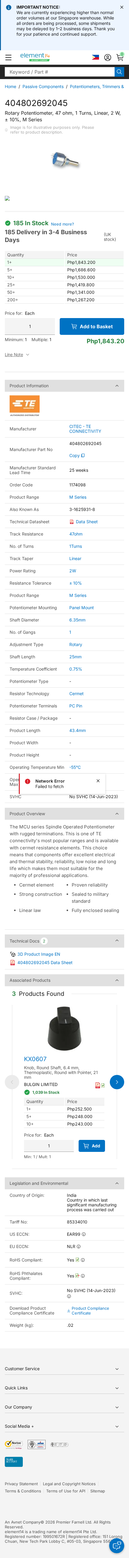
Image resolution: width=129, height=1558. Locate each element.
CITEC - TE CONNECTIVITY (85, 429)
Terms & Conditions (23, 1491)
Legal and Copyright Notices (69, 1483)
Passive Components (43, 86)
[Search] (119, 72)
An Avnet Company (22, 1522)
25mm (75, 656)
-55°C (75, 767)
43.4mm (77, 730)
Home (10, 86)
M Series (77, 497)
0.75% (75, 668)
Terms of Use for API (65, 1491)
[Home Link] (46, 57)
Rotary (75, 644)
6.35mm (77, 619)
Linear (75, 558)
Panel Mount (81, 607)
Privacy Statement (21, 1483)
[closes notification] (122, 7)
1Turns (75, 546)
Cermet (76, 693)
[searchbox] (60, 72)
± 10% (75, 583)
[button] (8, 57)
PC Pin (75, 705)
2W (72, 570)
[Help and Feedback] (116, 1545)
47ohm (75, 533)
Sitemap (97, 1491)
